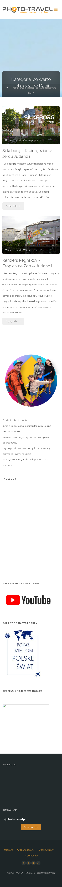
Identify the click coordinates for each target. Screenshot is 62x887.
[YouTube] (28, 863)
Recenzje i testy (46, 849)
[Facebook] (24, 863)
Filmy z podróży (25, 849)
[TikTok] (38, 863)
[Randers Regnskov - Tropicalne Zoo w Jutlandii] (31, 235)
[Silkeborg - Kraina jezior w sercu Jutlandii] (31, 125)
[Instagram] (33, 863)
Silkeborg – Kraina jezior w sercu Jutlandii (27, 153)
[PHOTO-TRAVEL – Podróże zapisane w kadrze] (27, 9)
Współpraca (31, 855)
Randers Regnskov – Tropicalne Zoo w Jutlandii (27, 263)
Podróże (8, 849)
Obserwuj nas (31, 827)
